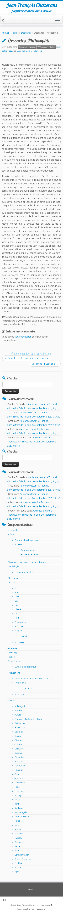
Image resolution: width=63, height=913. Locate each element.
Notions (32, 47)
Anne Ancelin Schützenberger (29, 719)
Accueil (5, 32)
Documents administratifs (27, 540)
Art (16, 588)
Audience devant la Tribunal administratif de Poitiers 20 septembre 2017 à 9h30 (31, 441)
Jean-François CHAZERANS (29, 51)
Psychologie (14, 661)
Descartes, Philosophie (45, 363)
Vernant (18, 867)
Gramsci (19, 778)
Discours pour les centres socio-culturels (34, 678)
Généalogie (13, 566)
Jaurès (18, 799)
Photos (11, 657)
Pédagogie (13, 652)
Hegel (17, 787)
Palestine (12, 648)
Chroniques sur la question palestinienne (27, 562)
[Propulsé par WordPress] (51, 905)
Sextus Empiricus (23, 859)
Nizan (17, 825)
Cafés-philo (26, 688)
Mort (17, 618)
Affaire (11, 534)
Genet (17, 774)
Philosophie (42, 47)
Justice (18, 605)
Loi (16, 613)
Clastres (18, 744)
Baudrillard (20, 727)
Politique (19, 626)
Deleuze (19, 749)
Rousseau (19, 833)
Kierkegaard (20, 808)
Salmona (19, 842)
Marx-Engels (21, 812)
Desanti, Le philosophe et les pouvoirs (26, 358)
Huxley (18, 795)
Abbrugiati (20, 706)
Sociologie (19, 642)
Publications (14, 673)
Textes (15, 32)
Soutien (18, 544)
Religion (18, 630)
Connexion (31, 890)
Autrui (18, 592)
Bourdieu (19, 732)
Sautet (18, 850)
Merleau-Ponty (22, 816)
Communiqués (28, 550)
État (16, 601)
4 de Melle (13, 530)
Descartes (26, 32)
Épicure (18, 761)
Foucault (19, 770)
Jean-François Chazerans (31, 5)
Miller (17, 821)
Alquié (18, 715)
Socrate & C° (20, 694)
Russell (18, 838)
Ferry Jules (20, 765)
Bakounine (20, 723)
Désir (17, 596)
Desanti (18, 753)
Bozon (18, 736)
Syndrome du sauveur (25, 667)
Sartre (17, 846)
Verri (17, 872)
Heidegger (20, 791)
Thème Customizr (38, 909)
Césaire (18, 740)
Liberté (18, 609)
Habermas (20, 782)
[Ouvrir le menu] (57, 19)
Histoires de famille (24, 572)
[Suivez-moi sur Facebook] (3, 20)
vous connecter (23, 336)
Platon (18, 829)
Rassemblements (29, 554)
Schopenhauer (22, 855)
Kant (17, 804)
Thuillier (18, 863)
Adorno (18, 710)
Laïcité (24, 636)
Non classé (13, 578)
